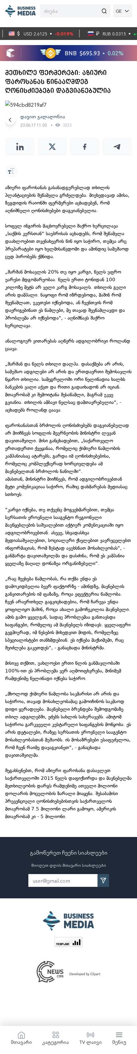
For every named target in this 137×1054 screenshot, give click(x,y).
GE (119, 11)
